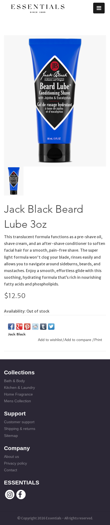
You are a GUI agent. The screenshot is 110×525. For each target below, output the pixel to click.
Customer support (19, 422)
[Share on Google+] (19, 326)
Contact (10, 470)
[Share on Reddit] (35, 326)
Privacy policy (15, 463)
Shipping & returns (19, 428)
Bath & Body (14, 381)
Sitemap (11, 435)
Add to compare (78, 340)
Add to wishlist (50, 340)
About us (11, 456)
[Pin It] (27, 326)
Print (98, 340)
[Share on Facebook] (11, 326)
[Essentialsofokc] (37, 7)
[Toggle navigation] (99, 8)
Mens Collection (17, 401)
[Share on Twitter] (51, 326)
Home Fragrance (18, 394)
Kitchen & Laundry (19, 387)
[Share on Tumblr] (43, 326)
